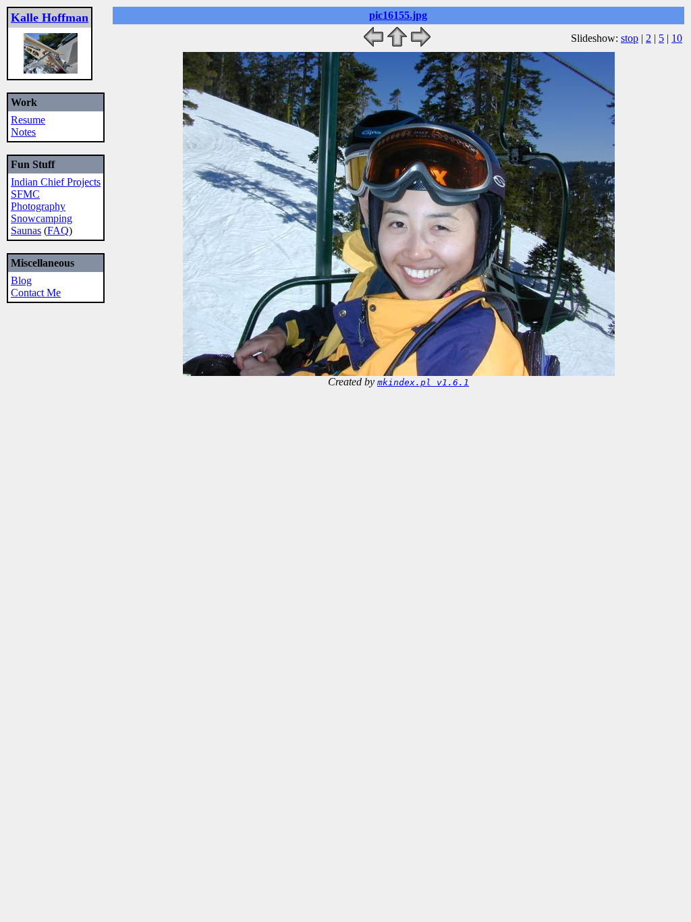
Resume (28, 120)
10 (676, 38)
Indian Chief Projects (56, 182)
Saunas (26, 230)
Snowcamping (41, 218)
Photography (38, 206)
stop (629, 38)
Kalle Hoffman (49, 17)
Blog (21, 280)
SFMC (25, 194)
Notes (23, 132)
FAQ (58, 230)
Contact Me (36, 292)
